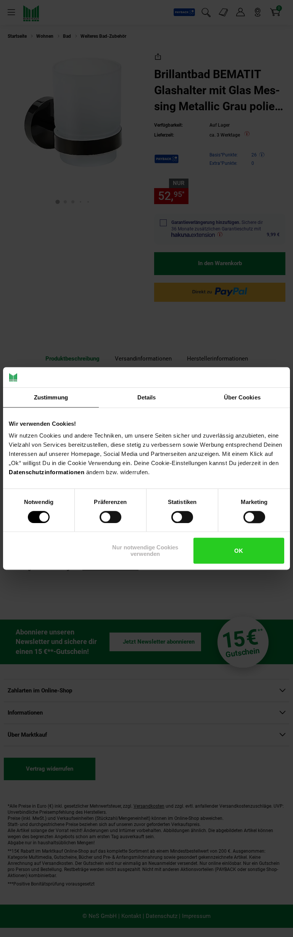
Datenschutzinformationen (46, 472)
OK (238, 550)
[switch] (110, 517)
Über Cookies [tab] (242, 397)
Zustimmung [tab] (51, 397)
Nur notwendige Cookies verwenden (145, 550)
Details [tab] (146, 397)
